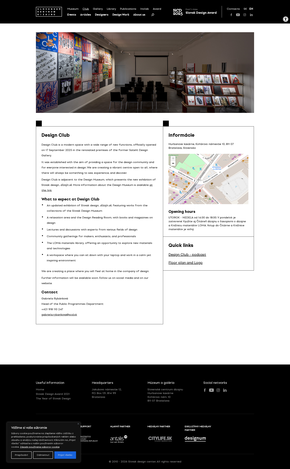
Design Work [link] (120, 14)
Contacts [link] (233, 8)
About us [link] (139, 14)
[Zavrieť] (78, 424)
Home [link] (40, 389)
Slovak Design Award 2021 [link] (53, 394)
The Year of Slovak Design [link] (53, 398)
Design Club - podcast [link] (187, 255)
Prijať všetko (65, 455)
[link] (285, 19)
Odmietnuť (43, 455)
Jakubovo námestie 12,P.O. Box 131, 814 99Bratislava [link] (107, 393)
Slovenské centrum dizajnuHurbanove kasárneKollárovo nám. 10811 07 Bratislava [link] (165, 395)
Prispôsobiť (21, 455)
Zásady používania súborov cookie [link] (39, 447)
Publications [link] (128, 8)
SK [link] (245, 8)
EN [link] (251, 8)
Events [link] (71, 14)
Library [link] (111, 8)
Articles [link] (85, 14)
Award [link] (157, 8)
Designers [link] (101, 14)
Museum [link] (73, 8)
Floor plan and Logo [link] (185, 263)
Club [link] (86, 8)
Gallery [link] (98, 8)
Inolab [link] (144, 8)
